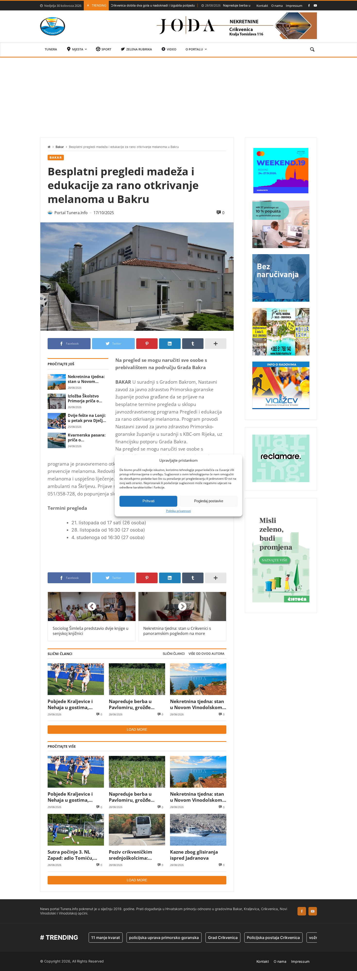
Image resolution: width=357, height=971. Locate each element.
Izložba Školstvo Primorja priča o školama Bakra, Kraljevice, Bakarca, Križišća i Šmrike (87, 399)
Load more (137, 729)
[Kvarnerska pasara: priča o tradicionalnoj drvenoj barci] (57, 440)
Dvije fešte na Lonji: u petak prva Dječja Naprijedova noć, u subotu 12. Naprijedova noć (87, 418)
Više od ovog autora (206, 653)
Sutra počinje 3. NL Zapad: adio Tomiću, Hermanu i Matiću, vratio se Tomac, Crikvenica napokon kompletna (70, 855)
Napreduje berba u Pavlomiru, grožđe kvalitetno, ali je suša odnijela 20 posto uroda (244, 5)
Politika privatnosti (178, 511)
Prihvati (148, 501)
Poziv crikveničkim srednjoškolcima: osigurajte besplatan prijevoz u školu (132, 855)
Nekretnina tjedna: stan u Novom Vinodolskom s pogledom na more (86, 379)
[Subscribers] (315, 5)
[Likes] (309, 5)
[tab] (174, 654)
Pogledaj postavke (208, 501)
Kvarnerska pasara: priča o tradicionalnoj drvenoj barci (87, 438)
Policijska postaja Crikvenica (244, 937)
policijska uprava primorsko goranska (135, 937)
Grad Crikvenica (194, 937)
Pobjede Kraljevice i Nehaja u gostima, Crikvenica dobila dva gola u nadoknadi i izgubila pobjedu (72, 704)
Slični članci (174, 653)
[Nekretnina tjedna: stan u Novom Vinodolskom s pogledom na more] (57, 382)
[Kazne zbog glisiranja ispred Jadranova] (198, 830)
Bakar (60, 147)
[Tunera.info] (52, 26)
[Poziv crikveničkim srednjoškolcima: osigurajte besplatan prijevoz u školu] (137, 830)
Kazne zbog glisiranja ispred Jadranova (194, 855)
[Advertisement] (178, 94)
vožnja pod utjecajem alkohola (308, 937)
